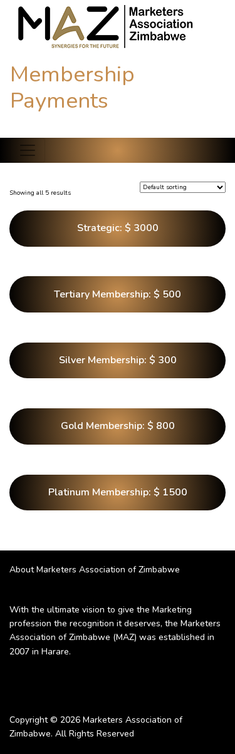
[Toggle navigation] (27, 150)
